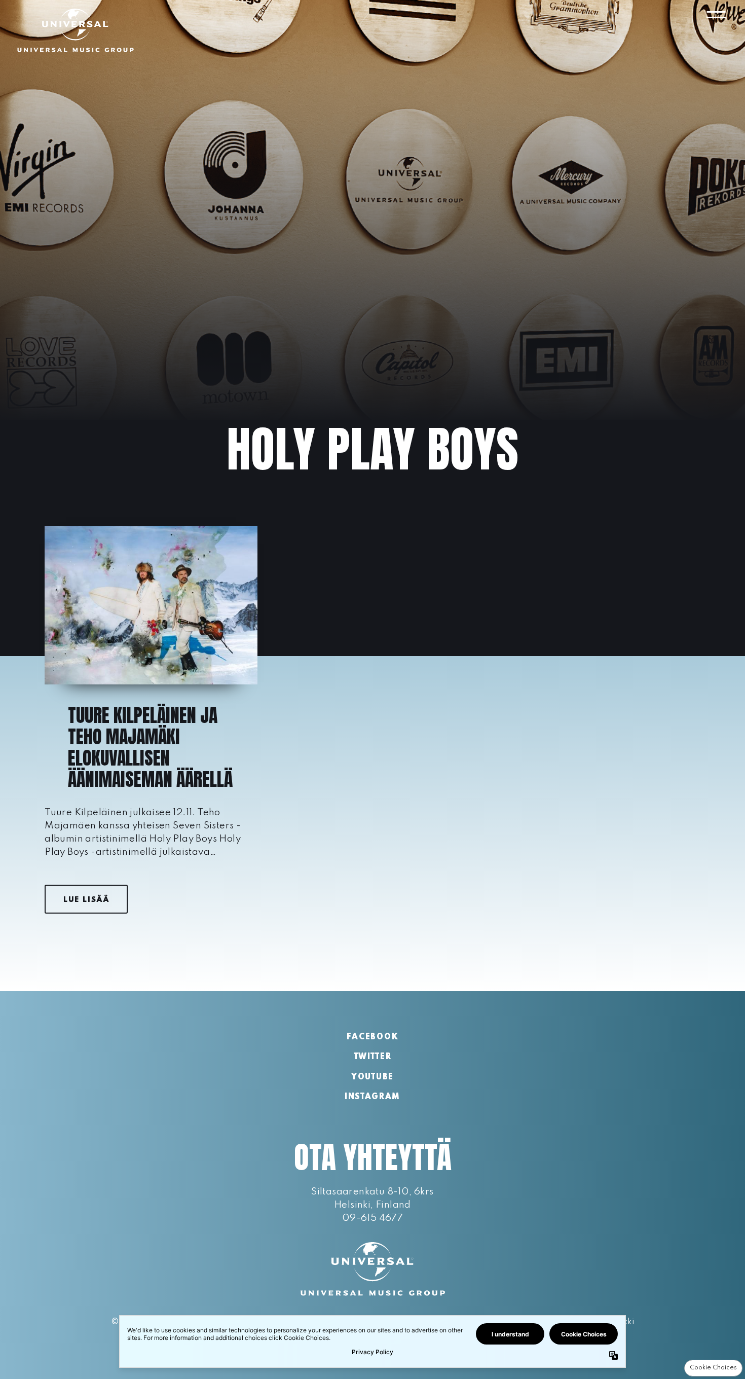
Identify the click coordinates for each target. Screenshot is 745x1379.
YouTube (372, 1077)
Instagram (372, 1097)
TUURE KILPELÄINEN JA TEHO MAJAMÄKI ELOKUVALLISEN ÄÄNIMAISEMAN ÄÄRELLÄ (150, 747)
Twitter (373, 1057)
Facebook (372, 1037)
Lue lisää (86, 899)
